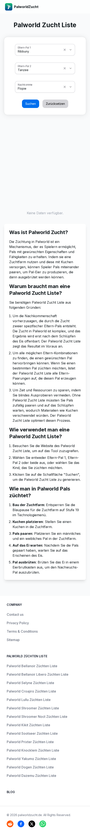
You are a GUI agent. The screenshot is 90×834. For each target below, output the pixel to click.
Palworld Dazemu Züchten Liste (31, 775)
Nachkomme (25, 84)
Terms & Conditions (22, 631)
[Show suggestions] (64, 49)
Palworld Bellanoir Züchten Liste (32, 666)
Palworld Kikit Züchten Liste (28, 725)
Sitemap (13, 640)
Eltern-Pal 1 (24, 47)
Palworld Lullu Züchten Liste (29, 700)
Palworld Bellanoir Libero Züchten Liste (37, 674)
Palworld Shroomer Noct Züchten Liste (37, 716)
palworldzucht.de (30, 815)
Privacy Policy (18, 623)
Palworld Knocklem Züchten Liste (33, 750)
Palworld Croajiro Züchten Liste (31, 691)
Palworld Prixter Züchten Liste (30, 742)
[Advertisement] (45, 161)
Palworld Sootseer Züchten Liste (32, 733)
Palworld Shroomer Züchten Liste (33, 708)
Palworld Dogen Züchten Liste (30, 767)
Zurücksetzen (55, 103)
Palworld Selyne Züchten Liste (30, 683)
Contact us (15, 614)
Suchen (30, 103)
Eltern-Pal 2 (24, 66)
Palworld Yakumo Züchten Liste (31, 759)
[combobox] (39, 51)
